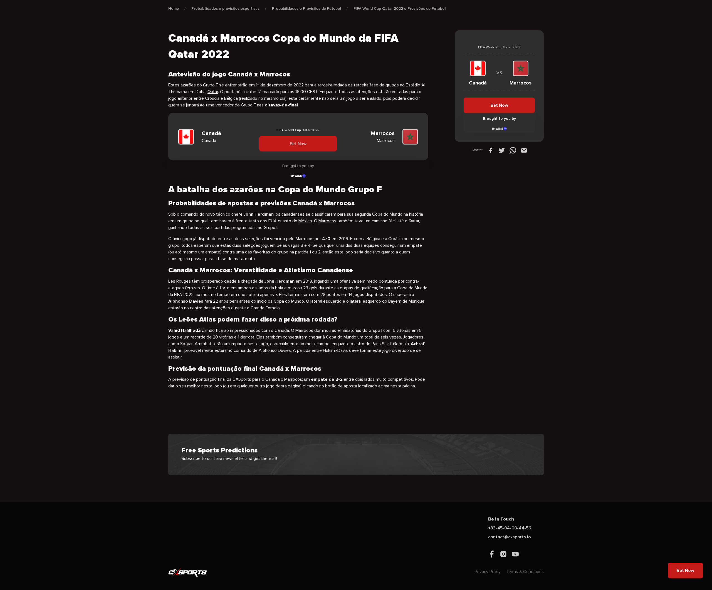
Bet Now (298, 144)
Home (173, 8)
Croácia (212, 98)
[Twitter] (501, 150)
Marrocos (327, 221)
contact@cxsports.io (509, 537)
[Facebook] (490, 150)
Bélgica (231, 98)
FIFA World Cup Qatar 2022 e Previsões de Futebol (399, 8)
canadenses (293, 214)
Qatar (212, 91)
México (305, 221)
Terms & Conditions (525, 571)
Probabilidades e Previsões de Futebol (306, 8)
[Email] (524, 150)
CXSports (242, 379)
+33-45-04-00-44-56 (509, 528)
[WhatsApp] (513, 150)
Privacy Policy (488, 571)
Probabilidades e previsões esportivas (225, 8)
